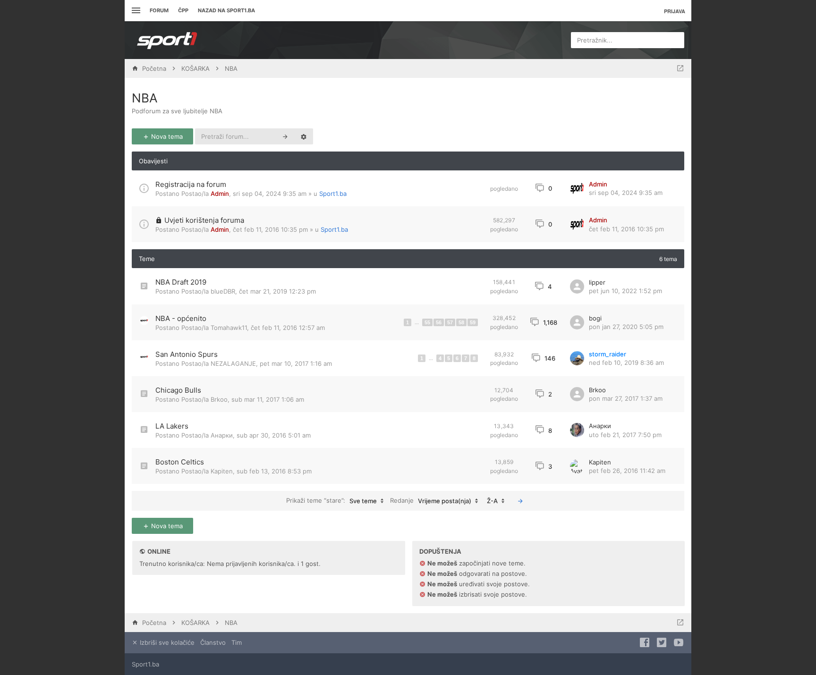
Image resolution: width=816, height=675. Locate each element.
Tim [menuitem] (236, 642)
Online (158, 551)
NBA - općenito (180, 318)
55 (427, 322)
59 (473, 322)
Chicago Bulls (178, 390)
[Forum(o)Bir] (680, 68)
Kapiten (222, 471)
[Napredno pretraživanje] (303, 136)
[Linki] (135, 10)
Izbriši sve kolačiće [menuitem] (166, 642)
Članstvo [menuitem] (213, 642)
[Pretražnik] (285, 136)
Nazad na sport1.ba (226, 10)
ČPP (183, 10)
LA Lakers (171, 426)
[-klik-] (520, 501)
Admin (220, 193)
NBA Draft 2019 (180, 282)
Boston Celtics (179, 461)
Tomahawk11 (229, 327)
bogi (595, 318)
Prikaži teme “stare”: (331, 501)
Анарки (222, 435)
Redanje (430, 501)
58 (461, 322)
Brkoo (219, 399)
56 (439, 322)
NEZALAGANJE (233, 363)
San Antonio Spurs (186, 354)
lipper (597, 282)
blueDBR (223, 291)
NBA (145, 98)
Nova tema (166, 136)
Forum (159, 10)
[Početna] (167, 40)
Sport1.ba (333, 193)
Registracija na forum (190, 184)
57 (450, 322)
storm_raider (607, 354)
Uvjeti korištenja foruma (204, 220)
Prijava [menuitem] (674, 11)
